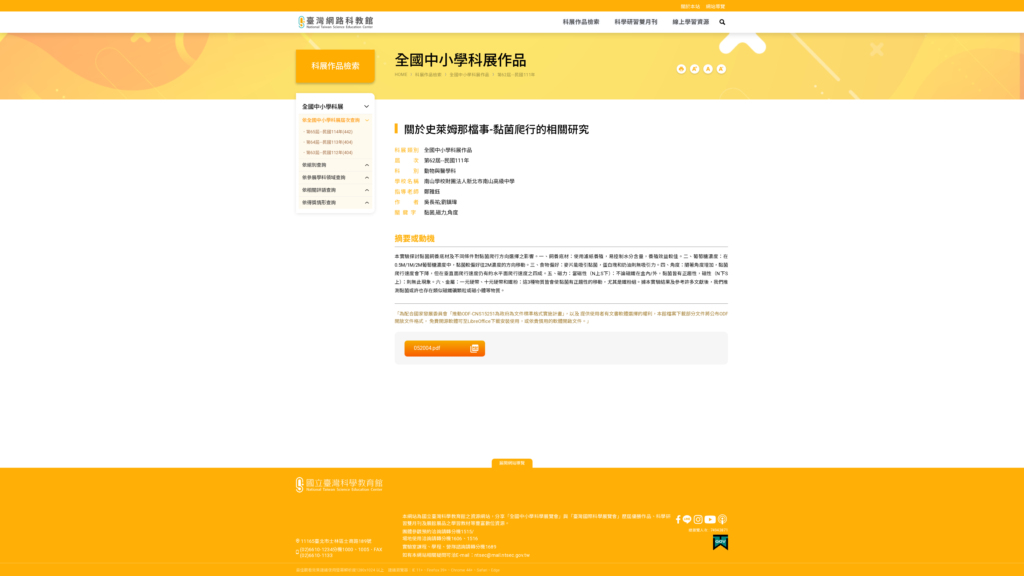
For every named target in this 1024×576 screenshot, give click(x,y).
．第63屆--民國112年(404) (327, 152)
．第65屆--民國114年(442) (327, 131)
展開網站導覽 (512, 463)
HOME (401, 74)
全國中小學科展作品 (469, 74)
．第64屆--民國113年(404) (327, 142)
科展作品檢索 (428, 74)
